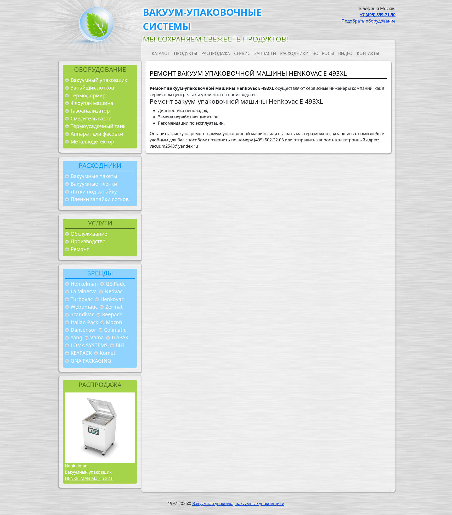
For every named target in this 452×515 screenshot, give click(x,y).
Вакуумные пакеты (94, 176)
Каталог (161, 53)
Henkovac (112, 299)
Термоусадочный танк (98, 126)
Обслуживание (89, 233)
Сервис (242, 53)
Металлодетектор (92, 141)
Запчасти (265, 53)
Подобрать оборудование (369, 21)
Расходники (294, 53)
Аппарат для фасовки (97, 133)
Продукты (185, 53)
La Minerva (84, 291)
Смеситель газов (91, 118)
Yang (76, 337)
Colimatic (115, 330)
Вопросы (323, 53)
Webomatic (84, 306)
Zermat (114, 306)
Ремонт (80, 249)
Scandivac (82, 314)
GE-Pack (115, 283)
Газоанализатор (90, 110)
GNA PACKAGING (91, 360)
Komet (107, 353)
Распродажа (215, 53)
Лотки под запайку (94, 191)
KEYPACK (81, 353)
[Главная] (94, 26)
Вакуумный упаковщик (99, 80)
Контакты (368, 53)
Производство (88, 241)
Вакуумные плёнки (94, 183)
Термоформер (88, 95)
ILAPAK (120, 337)
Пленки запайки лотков (100, 199)
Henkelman (84, 283)
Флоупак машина (92, 103)
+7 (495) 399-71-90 (378, 15)
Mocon (114, 322)
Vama (97, 337)
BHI (120, 345)
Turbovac (82, 299)
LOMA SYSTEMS (89, 345)
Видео (345, 53)
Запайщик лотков (92, 87)
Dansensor (83, 330)
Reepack (112, 314)
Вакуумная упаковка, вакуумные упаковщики (238, 503)
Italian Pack (84, 322)
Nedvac (113, 291)
